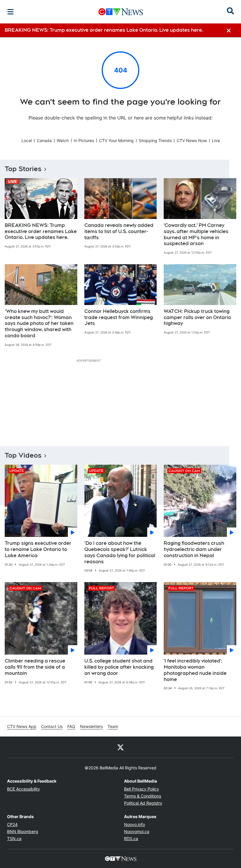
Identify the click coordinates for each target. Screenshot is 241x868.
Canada (44, 140)
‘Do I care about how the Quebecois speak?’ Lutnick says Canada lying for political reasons (119, 552)
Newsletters (91, 726)
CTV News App (21, 726)
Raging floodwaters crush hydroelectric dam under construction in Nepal (194, 549)
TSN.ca (14, 838)
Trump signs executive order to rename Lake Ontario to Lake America (38, 549)
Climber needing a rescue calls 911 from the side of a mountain (35, 667)
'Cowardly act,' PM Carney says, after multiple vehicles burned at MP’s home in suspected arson (196, 234)
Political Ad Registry (143, 802)
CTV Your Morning (116, 140)
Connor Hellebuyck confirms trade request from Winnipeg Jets (118, 317)
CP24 (12, 824)
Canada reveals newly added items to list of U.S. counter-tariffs (118, 231)
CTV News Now (192, 140)
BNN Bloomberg (22, 831)
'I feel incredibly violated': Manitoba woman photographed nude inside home (195, 670)
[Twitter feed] (120, 747)
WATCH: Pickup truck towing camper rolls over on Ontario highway (197, 317)
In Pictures (84, 140)
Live (216, 140)
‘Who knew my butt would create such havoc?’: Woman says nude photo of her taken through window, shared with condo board (39, 323)
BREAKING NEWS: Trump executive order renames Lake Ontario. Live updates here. (41, 231)
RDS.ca (131, 838)
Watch (63, 140)
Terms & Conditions (142, 795)
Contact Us (52, 726)
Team (113, 726)
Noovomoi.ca (136, 831)
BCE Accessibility (23, 788)
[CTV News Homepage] (120, 11)
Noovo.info (134, 824)
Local (26, 140)
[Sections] (10, 12)
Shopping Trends (155, 140)
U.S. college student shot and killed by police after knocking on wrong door (119, 667)
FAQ (71, 726)
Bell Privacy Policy (141, 788)
